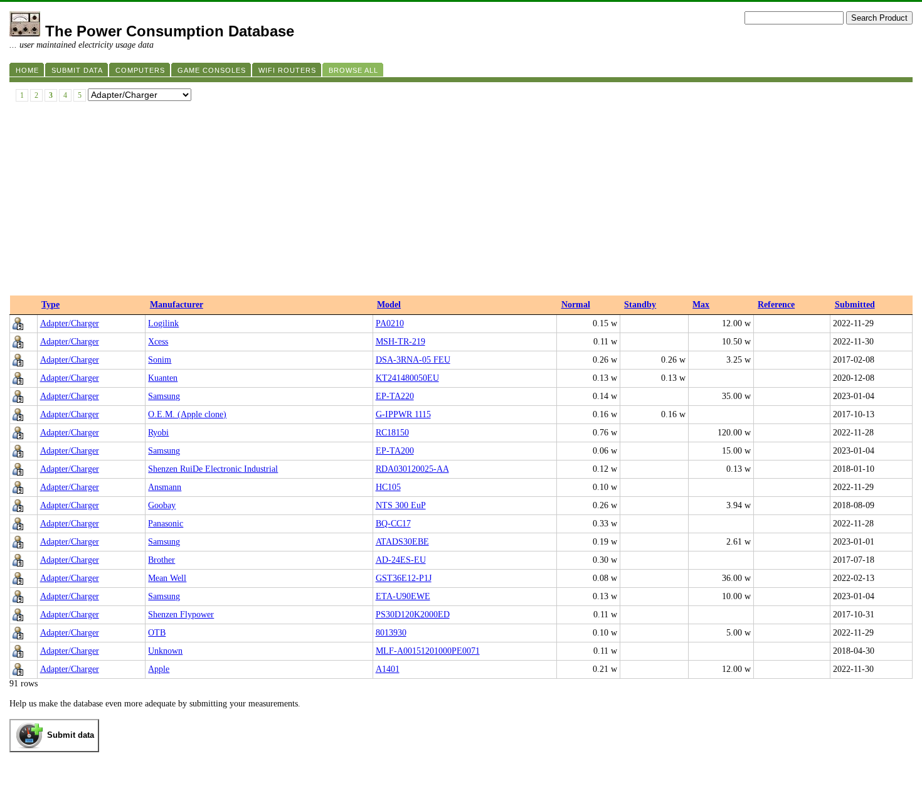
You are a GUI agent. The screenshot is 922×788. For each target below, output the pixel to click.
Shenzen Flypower (181, 614)
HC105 (388, 487)
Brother (161, 560)
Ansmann (164, 487)
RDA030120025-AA (412, 469)
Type (50, 304)
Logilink (163, 323)
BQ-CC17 (393, 523)
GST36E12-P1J (404, 578)
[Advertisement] (461, 201)
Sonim (159, 360)
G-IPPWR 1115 (403, 414)
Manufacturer (176, 304)
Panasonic (165, 523)
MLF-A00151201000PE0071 (428, 651)
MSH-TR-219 (400, 341)
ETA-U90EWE (403, 596)
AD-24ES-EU (401, 560)
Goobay (162, 505)
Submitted (855, 304)
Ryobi (158, 432)
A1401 (388, 669)
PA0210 (390, 323)
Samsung (164, 396)
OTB (157, 632)
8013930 (391, 632)
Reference (776, 304)
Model (389, 304)
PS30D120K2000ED (413, 614)
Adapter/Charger (69, 323)
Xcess (158, 341)
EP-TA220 (395, 396)
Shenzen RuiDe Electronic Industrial (213, 469)
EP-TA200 (395, 450)
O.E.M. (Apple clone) (187, 414)
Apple (158, 669)
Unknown (165, 651)
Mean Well (167, 578)
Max (700, 304)
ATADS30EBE (402, 541)
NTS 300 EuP (401, 505)
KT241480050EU (407, 378)
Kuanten (163, 378)
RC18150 (392, 432)
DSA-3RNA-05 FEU (413, 360)
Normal (575, 304)
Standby (640, 304)
